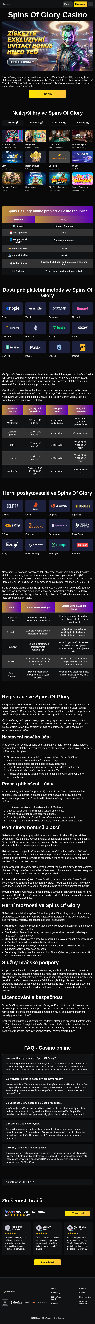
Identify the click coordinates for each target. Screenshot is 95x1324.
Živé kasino (34, 123)
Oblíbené (11, 123)
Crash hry (57, 123)
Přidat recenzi (78, 1213)
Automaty (80, 123)
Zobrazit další (47, 1262)
